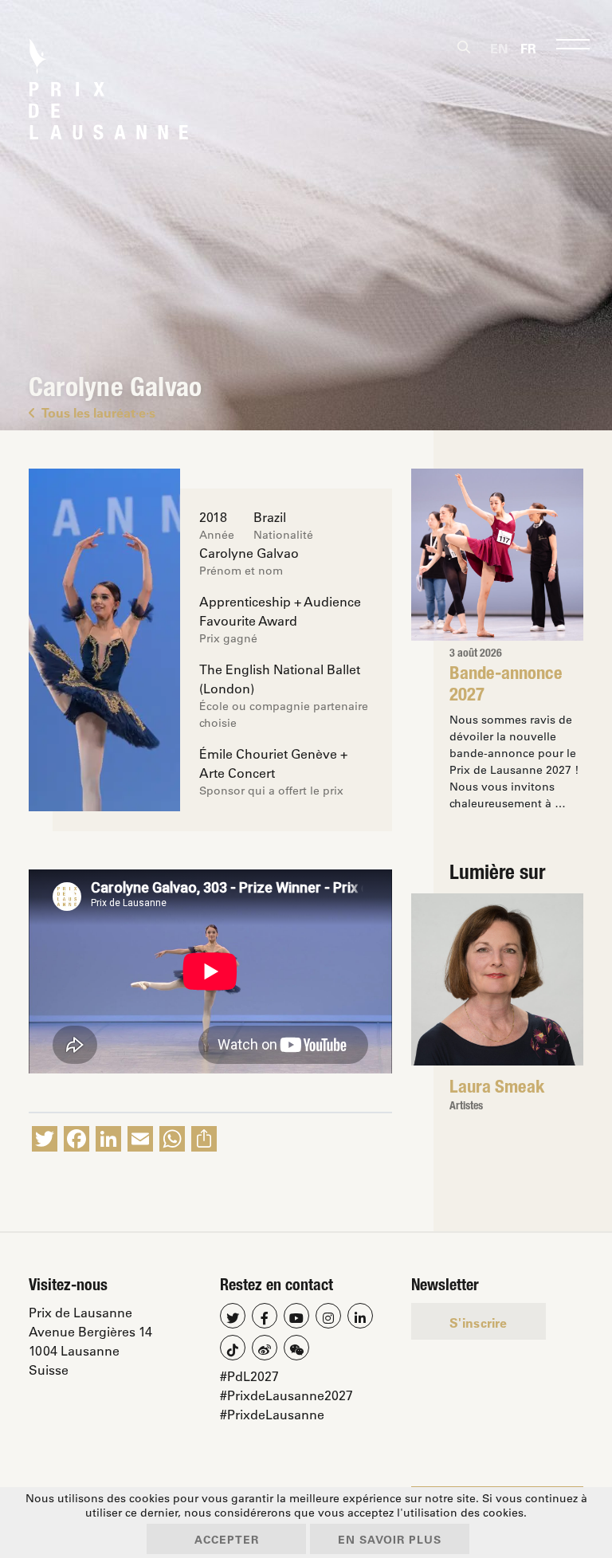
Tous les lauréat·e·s (98, 412)
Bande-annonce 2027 (506, 685)
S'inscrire (478, 1322)
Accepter (226, 1539)
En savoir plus (389, 1539)
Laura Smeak (496, 1088)
